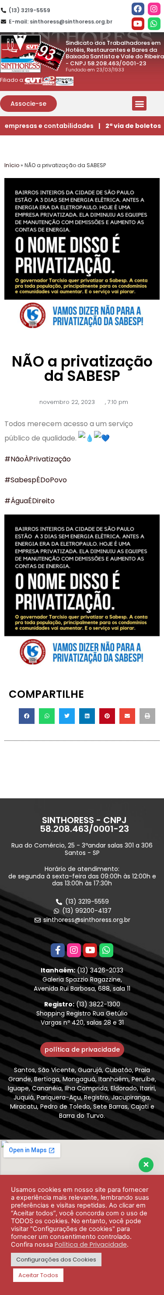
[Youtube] (138, 23)
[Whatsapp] (154, 23)
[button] (28, 103)
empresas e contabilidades (49, 125)
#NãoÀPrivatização (37, 459)
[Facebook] (138, 9)
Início (11, 165)
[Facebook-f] (58, 950)
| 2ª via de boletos (129, 125)
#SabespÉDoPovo (35, 480)
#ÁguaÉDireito (29, 501)
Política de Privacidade (91, 1244)
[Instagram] (154, 9)
